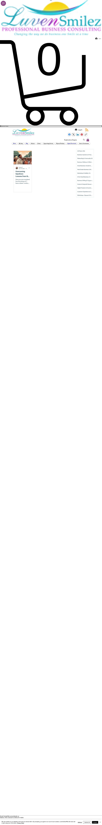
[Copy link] (86, 134)
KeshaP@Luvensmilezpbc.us (11, 816)
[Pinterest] (82, 134)
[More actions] (30, 168)
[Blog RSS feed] (86, 130)
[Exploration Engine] (84, 139)
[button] (87, 139)
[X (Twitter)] (73, 134)
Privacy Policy (20, 823)
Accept (95, 822)
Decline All (87, 822)
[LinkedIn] (78, 134)
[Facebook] (69, 134)
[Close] (100, 822)
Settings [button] (80, 822)
